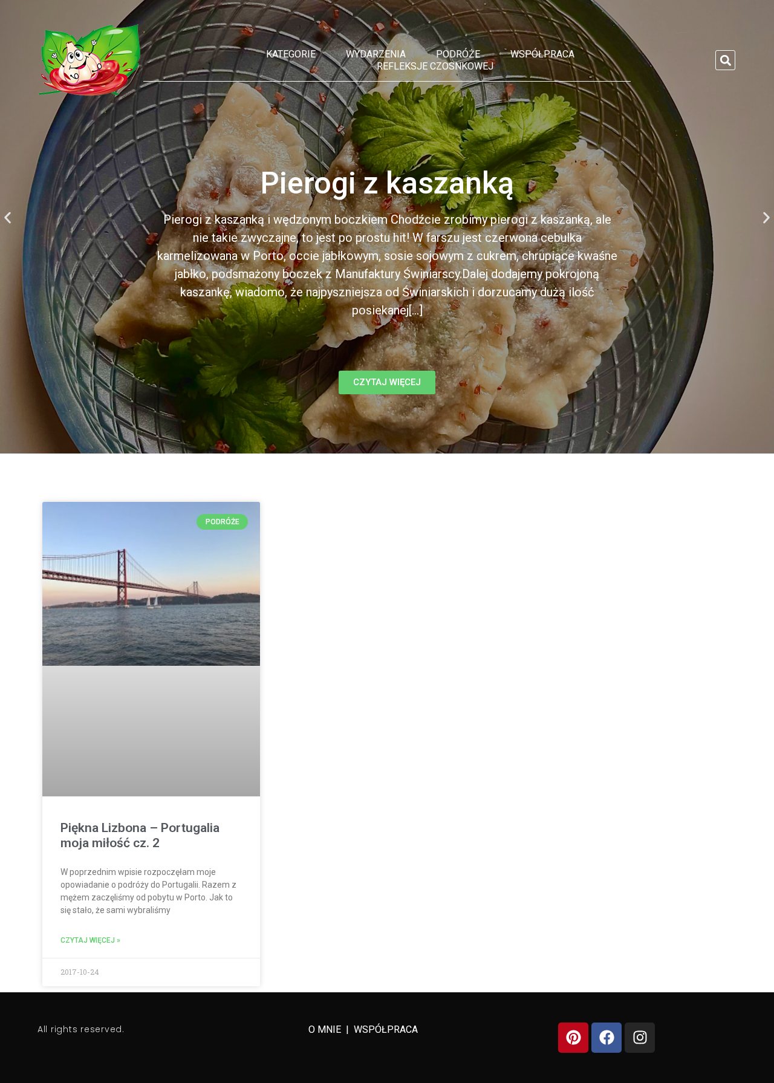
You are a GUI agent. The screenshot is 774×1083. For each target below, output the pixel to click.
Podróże (458, 54)
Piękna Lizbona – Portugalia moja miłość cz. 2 (140, 835)
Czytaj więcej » (90, 940)
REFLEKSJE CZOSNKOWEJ (435, 66)
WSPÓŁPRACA (386, 1029)
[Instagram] (640, 1038)
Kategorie (291, 54)
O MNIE (325, 1029)
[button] (725, 60)
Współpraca (542, 54)
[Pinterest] (573, 1038)
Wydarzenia (376, 54)
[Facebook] (606, 1038)
